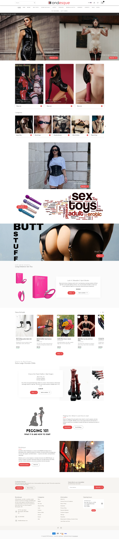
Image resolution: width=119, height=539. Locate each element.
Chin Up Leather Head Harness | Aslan (44, 339)
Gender (80, 7)
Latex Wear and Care (65, 521)
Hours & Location (24, 464)
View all (93, 510)
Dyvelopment (75, 536)
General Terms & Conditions (67, 501)
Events (87, 7)
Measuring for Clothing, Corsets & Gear (69, 519)
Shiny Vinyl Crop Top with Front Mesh (85, 339)
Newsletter (63, 516)
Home (19, 7)
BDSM (28, 7)
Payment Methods (64, 510)
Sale (93, 7)
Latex (54, 7)
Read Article (67, 427)
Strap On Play (45, 7)
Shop (70, 292)
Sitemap (62, 514)
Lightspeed (61, 536)
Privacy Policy (64, 508)
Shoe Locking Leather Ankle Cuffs (24, 339)
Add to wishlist (82, 292)
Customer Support (65, 512)
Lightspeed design (67, 536)
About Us (35, 464)
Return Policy (30, 487)
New (24, 7)
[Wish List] (97, 2)
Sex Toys (35, 7)
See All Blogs (78, 427)
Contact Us (19, 487)
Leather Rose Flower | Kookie (64, 339)
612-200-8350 (21, 516)
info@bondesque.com (23, 520)
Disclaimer (63, 505)
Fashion (61, 7)
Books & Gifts (70, 7)
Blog (98, 7)
